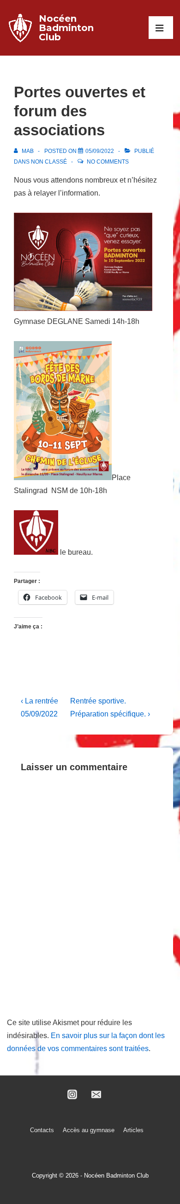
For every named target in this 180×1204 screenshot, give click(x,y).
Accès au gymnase (88, 1130)
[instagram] (72, 1094)
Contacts (42, 1130)
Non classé (49, 161)
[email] (96, 1094)
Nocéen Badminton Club (66, 28)
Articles (133, 1130)
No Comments (108, 161)
